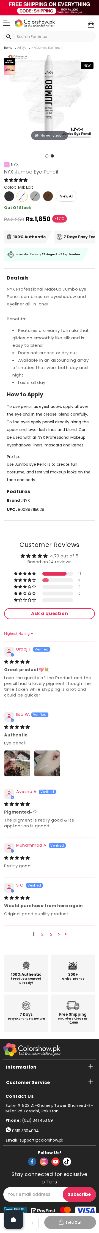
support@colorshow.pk (41, 1140)
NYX (15, 164)
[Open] (13, 1219)
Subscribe (79, 1194)
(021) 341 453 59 (37, 1120)
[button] (6, 23)
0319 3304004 (25, 1131)
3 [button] (51, 934)
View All (66, 196)
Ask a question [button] (49, 613)
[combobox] (49, 36)
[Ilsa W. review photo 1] (17, 763)
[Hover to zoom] (49, 96)
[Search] (9, 36)
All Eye (21, 48)
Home (8, 48)
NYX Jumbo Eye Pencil (46, 48)
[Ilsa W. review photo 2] (47, 763)
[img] (17, 662)
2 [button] (42, 934)
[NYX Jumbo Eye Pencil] (46, 156)
